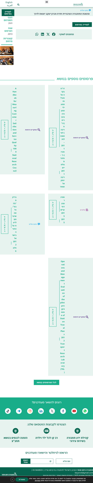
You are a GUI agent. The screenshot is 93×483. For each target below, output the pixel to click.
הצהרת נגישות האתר (64, 475)
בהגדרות (37, 480)
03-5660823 (38, 470)
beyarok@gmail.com (84, 472)
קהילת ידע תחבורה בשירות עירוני (77, 439)
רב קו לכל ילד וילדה (46, 438)
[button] (47, 2)
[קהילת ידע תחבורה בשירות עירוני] (77, 431)
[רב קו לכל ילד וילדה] (46, 431)
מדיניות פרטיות (49, 475)
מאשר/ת (22, 479)
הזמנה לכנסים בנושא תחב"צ (15, 439)
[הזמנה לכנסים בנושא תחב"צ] (15, 431)
